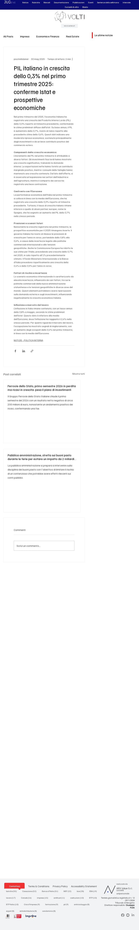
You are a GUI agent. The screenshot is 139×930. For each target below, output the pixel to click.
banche (12, 891)
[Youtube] (128, 915)
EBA (94, 891)
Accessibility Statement (84, 886)
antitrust (60, 897)
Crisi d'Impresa (33, 904)
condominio (50, 911)
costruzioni (78, 897)
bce (81, 891)
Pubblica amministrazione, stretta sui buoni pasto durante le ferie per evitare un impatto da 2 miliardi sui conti (41, 457)
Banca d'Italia (51, 891)
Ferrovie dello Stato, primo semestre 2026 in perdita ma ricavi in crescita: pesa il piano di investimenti (42, 388)
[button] (25, 2)
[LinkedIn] (133, 915)
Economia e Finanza (47, 36)
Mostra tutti (78, 373)
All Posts (8, 36)
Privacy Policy (60, 886)
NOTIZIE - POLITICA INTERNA (28, 340)
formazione (52, 904)
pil (67, 904)
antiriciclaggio (83, 904)
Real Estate (72, 36)
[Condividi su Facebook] (15, 351)
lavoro (12, 897)
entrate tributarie (29, 911)
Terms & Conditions (38, 886)
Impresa (24, 36)
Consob (27, 897)
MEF (68, 891)
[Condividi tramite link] (32, 351)
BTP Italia (13, 904)
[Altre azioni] (72, 59)
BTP (94, 897)
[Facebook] (122, 915)
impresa (43, 897)
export (11, 911)
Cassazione (30, 891)
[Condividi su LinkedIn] (23, 351)
